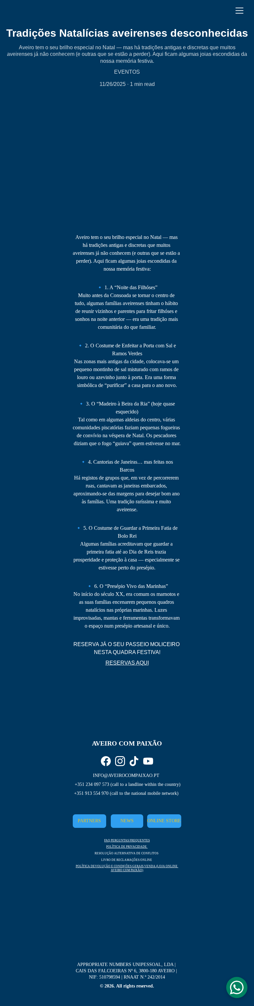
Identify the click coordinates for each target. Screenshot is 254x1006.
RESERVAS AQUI (127, 663)
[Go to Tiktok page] (134, 761)
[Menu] (239, 11)
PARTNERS (89, 820)
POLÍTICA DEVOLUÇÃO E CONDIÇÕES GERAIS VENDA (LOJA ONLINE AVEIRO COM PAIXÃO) (127, 868)
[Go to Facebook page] (106, 761)
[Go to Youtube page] (148, 761)
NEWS (127, 820)
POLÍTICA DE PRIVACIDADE (127, 846)
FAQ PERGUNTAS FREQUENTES (127, 840)
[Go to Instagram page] (120, 761)
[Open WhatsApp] (236, 987)
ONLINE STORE (164, 820)
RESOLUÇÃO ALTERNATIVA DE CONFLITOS (126, 853)
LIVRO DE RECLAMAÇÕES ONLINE (126, 860)
